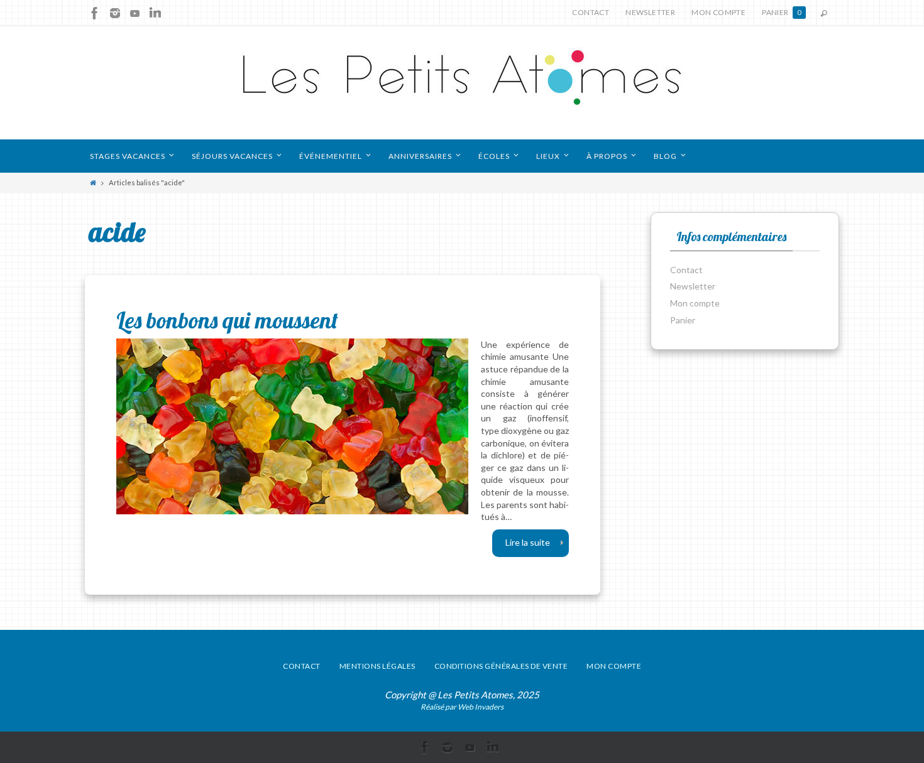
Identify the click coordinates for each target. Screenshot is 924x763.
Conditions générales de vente (501, 666)
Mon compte (718, 12)
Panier (781, 12)
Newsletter (650, 12)
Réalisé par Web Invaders (462, 707)
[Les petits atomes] (462, 82)
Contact (590, 12)
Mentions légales (377, 666)
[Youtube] (135, 13)
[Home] (93, 182)
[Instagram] (115, 13)
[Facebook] (95, 13)
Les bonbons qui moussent (227, 320)
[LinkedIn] (155, 13)
